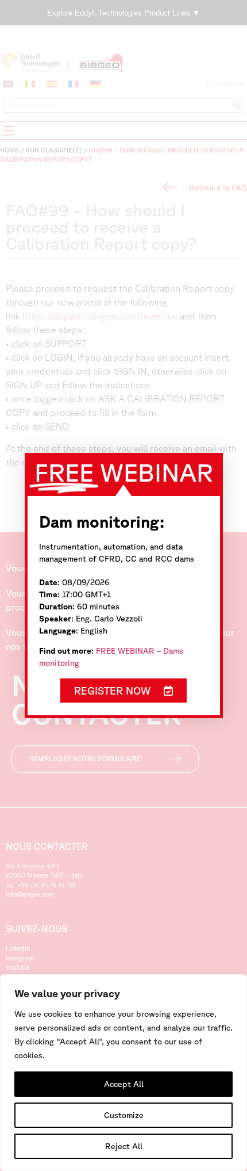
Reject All (123, 1146)
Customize (124, 1115)
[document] (123, 585)
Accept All (124, 1084)
